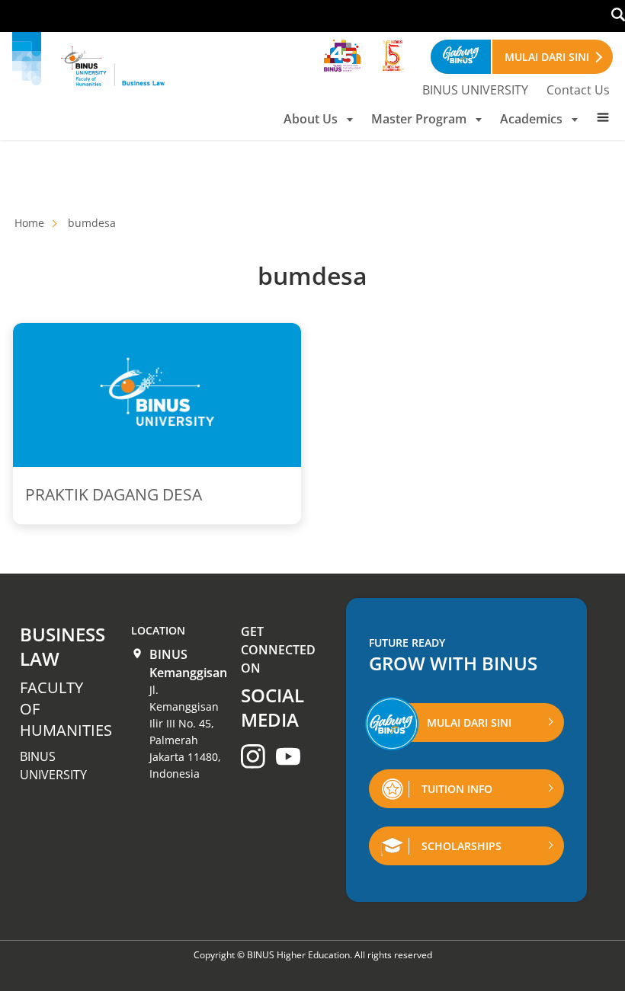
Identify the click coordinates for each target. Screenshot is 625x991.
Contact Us (578, 90)
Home (29, 223)
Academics (531, 118)
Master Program (418, 118)
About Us (311, 118)
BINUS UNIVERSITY (475, 90)
